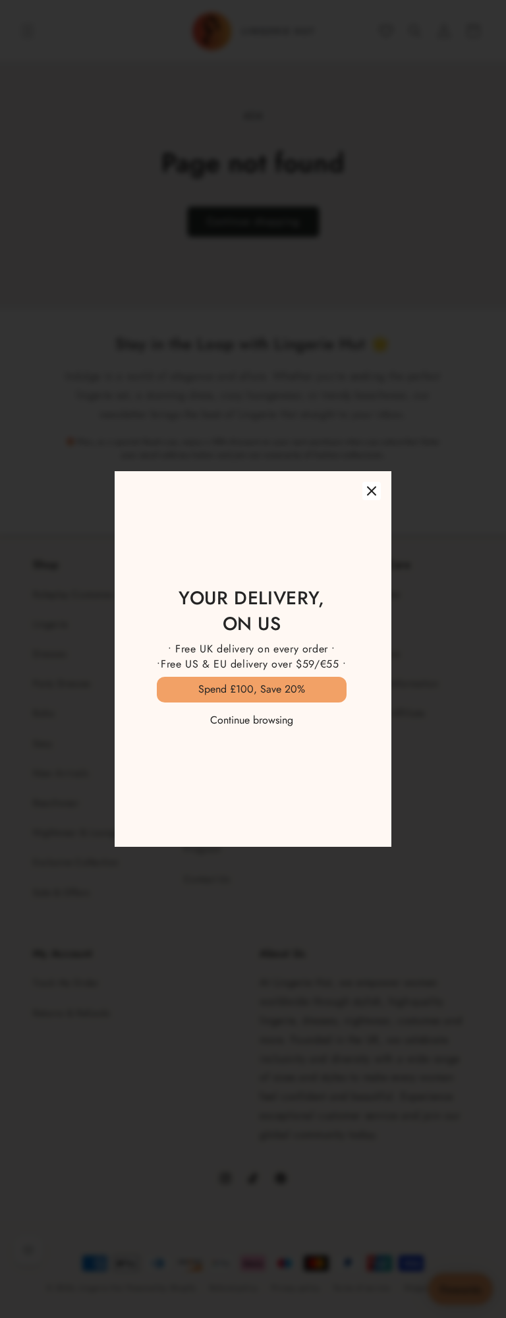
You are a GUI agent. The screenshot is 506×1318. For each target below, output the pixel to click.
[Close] (371, 491)
